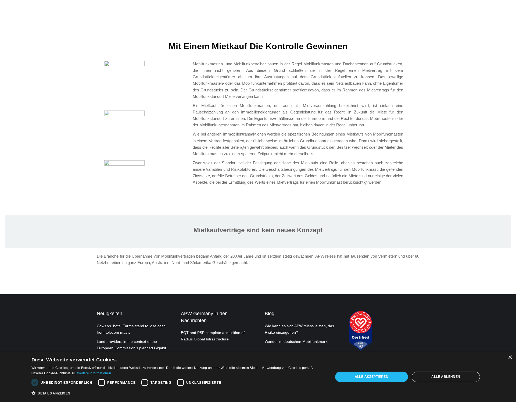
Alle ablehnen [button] (445, 377)
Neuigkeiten (109, 313)
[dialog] (258, 377)
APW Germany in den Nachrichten (204, 317)
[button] (177, 393)
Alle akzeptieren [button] (371, 377)
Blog (269, 313)
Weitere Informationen (94, 373)
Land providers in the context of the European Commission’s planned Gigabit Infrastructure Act (131, 348)
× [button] (510, 357)
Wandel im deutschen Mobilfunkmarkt (296, 341)
